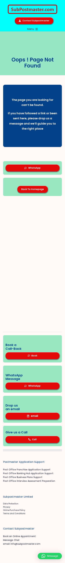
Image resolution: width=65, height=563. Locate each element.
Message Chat (11, 540)
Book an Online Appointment (19, 536)
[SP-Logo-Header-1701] (32, 5)
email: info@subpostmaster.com (21, 543)
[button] (50, 556)
